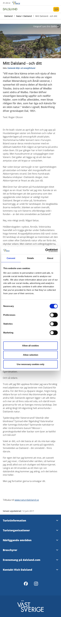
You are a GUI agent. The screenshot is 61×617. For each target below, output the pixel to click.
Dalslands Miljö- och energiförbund (21, 68)
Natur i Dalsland (24, 16)
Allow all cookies (30, 345)
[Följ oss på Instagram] (36, 584)
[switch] (54, 315)
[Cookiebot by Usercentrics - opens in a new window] (45, 250)
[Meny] (56, 9)
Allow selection (30, 355)
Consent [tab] (11, 258)
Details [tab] (30, 258)
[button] (30, 41)
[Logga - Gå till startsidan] (13, 9)
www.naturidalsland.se (27, 499)
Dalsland (8, 16)
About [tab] (50, 258)
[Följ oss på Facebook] (26, 584)
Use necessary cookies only (30, 364)
